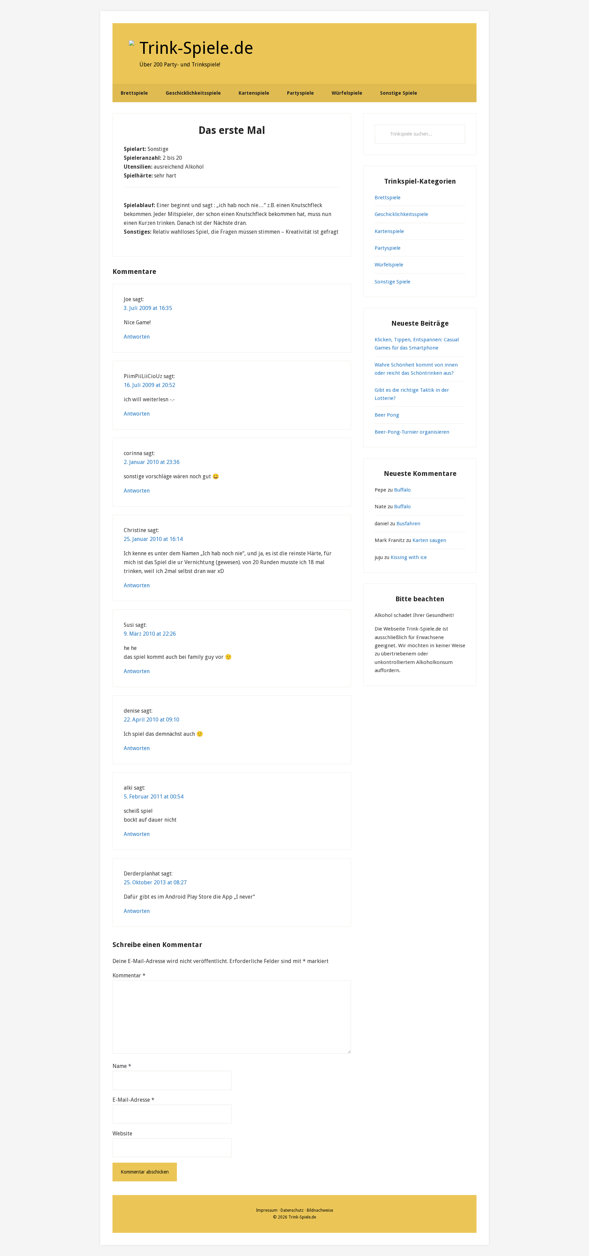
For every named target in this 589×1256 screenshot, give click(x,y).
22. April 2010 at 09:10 (151, 719)
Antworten (137, 337)
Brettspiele (388, 198)
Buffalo (402, 490)
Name (121, 1066)
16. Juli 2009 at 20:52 (149, 385)
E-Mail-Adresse (133, 1100)
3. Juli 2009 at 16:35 (148, 308)
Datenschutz (292, 1210)
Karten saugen (429, 540)
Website (122, 1133)
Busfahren (408, 524)
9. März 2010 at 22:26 (150, 634)
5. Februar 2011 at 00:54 (153, 796)
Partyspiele (388, 248)
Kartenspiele (389, 231)
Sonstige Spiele (392, 282)
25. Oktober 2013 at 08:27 (155, 882)
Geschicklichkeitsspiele (401, 214)
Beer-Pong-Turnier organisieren (412, 432)
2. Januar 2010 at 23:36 (152, 462)
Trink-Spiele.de (196, 48)
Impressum (266, 1210)
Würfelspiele (389, 265)
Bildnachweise (320, 1210)
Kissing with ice (409, 557)
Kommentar (129, 975)
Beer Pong (387, 415)
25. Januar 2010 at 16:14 (153, 539)
